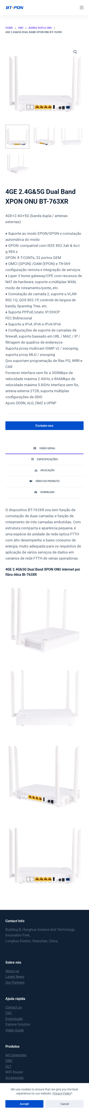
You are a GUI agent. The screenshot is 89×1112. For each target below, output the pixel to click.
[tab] (44, 448)
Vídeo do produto (47, 481)
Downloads (14, 1019)
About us (12, 971)
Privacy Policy (61, 1093)
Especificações (47, 459)
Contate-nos (44, 426)
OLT (8, 1066)
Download (47, 492)
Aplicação (47, 470)
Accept (24, 1104)
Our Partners (14, 982)
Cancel (64, 1104)
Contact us (13, 1007)
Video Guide (14, 1030)
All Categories (15, 1055)
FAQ (8, 1013)
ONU (8, 1061)
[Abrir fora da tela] (82, 8)
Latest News (14, 977)
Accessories (14, 1078)
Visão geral (47, 448)
